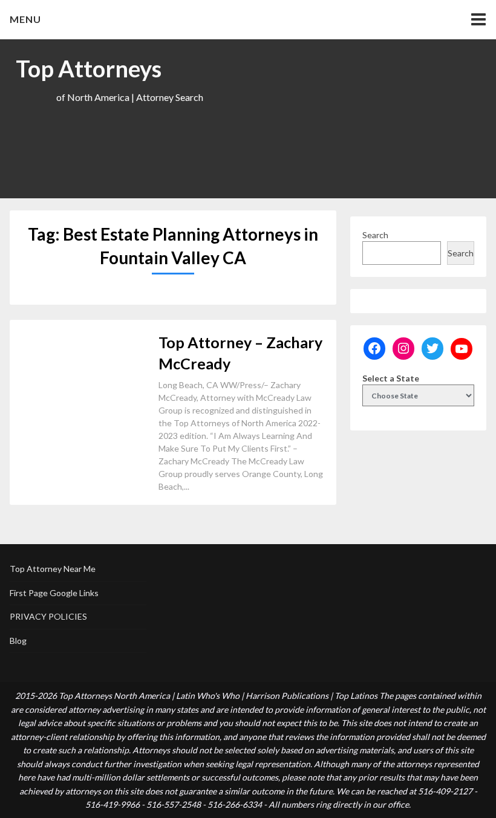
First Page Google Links (54, 593)
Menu (25, 19)
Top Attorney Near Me (53, 568)
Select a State (390, 378)
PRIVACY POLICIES (48, 616)
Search (375, 235)
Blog (18, 640)
